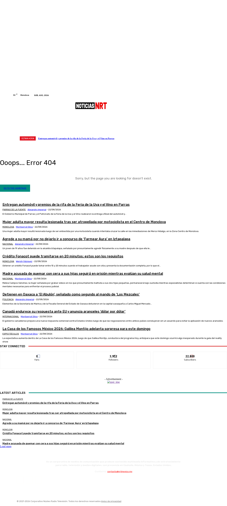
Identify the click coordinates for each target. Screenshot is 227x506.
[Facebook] (204, 95)
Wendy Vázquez (24, 261)
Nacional (7, 244)
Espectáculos (10, 334)
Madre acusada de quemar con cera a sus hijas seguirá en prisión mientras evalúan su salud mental (82, 274)
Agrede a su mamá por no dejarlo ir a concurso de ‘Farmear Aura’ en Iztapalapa (66, 239)
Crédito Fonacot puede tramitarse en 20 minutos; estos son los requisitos (62, 256)
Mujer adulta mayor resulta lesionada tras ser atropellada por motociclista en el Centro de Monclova (84, 222)
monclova (8, 227)
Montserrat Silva (24, 227)
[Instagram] (208, 95)
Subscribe (190, 354)
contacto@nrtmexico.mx (119, 471)
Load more (5, 446)
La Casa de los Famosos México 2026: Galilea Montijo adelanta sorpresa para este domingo (76, 329)
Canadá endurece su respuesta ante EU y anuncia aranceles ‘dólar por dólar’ (63, 311)
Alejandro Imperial (37, 209)
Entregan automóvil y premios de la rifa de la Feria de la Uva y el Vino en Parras (76, 138)
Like (37, 354)
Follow (113, 354)
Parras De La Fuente (14, 210)
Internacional (10, 316)
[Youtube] (212, 95)
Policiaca (8, 299)
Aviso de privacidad (111, 501)
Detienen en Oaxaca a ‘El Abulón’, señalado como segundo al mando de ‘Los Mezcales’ (71, 294)
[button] (210, 126)
